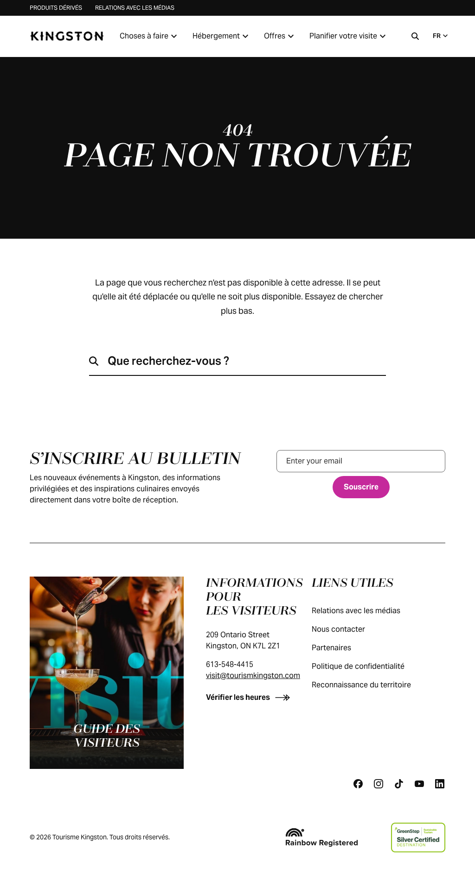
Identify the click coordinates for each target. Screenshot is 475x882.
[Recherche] (415, 36)
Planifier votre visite (343, 36)
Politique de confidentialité (358, 666)
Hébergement (216, 36)
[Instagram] (378, 783)
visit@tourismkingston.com (253, 675)
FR (437, 36)
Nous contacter (338, 629)
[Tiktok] (398, 783)
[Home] (67, 36)
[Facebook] (358, 783)
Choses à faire (144, 36)
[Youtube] (419, 783)
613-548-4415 (229, 664)
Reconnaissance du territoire (361, 685)
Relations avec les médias (134, 7)
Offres (274, 36)
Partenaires (331, 648)
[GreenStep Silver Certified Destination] (418, 837)
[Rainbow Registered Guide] (321, 837)
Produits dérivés (56, 7)
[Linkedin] (439, 783)
